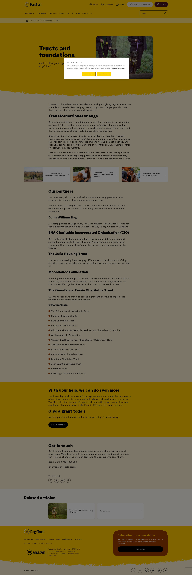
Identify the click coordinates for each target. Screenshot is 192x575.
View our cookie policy (118, 68)
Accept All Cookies (104, 74)
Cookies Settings (89, 74)
